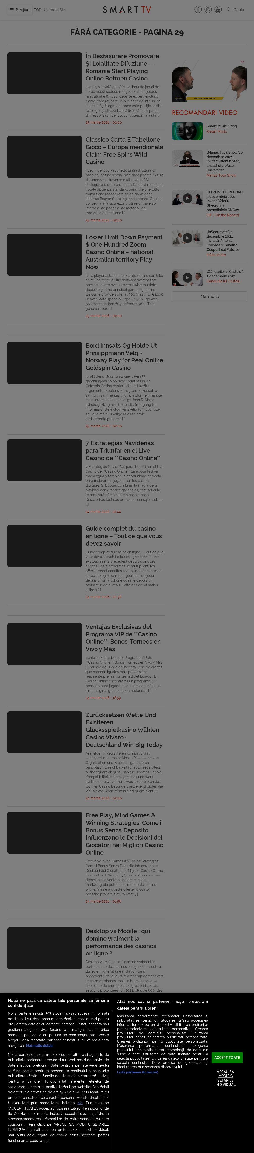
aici (80, 1103)
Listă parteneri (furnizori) (137, 1072)
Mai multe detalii (39, 1046)
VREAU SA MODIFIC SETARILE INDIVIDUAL (225, 1078)
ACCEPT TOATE (227, 1058)
